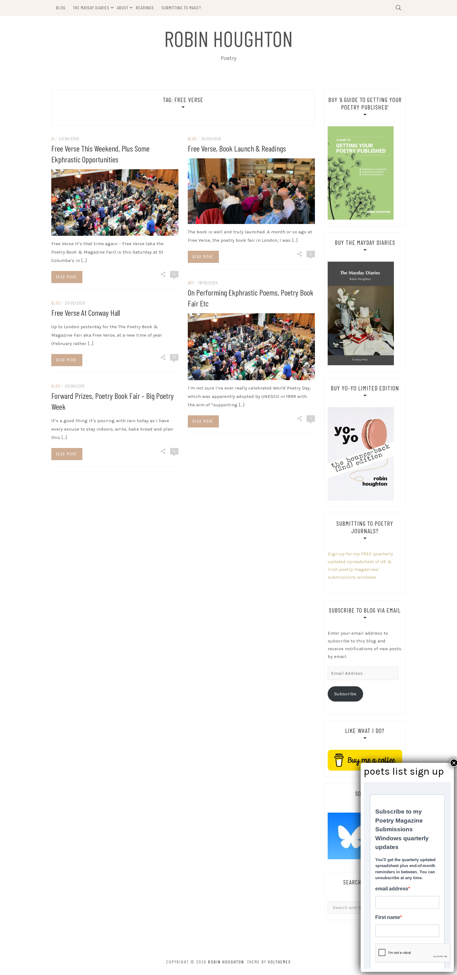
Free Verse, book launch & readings (237, 148)
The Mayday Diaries (91, 7)
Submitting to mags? (181, 7)
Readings (145, 7)
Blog (61, 7)
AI (52, 138)
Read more (66, 276)
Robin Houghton (228, 38)
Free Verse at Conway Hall (85, 312)
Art (191, 282)
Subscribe (345, 694)
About (122, 7)
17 (174, 357)
